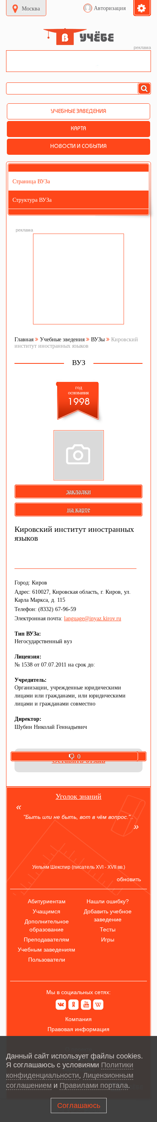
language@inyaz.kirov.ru (92, 618)
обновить (129, 879)
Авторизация (110, 8)
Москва (31, 9)
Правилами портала (94, 1085)
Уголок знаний (78, 796)
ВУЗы (98, 339)
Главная (23, 339)
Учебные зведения (62, 339)
